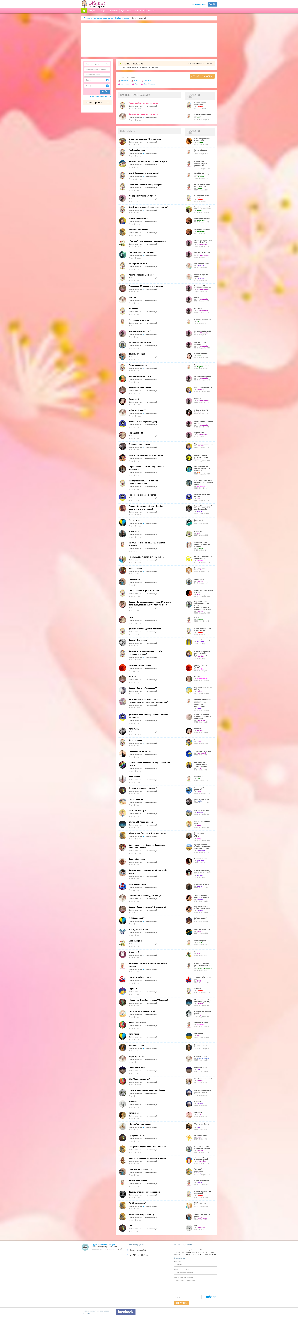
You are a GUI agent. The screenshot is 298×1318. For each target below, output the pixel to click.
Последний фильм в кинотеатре (143, 103)
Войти (212, 4)
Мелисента (148, 80)
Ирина (136, 80)
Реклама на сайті (138, 1250)
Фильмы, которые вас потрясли (143, 114)
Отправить (181, 1303)
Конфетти (124, 80)
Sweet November (149, 84)
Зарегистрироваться (199, 4)
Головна (87, 18)
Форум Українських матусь (103, 18)
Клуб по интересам (122, 18)
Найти (105, 92)
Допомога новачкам (139, 1255)
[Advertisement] (149, 39)
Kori (136, 84)
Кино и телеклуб (151, 106)
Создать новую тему (202, 76)
